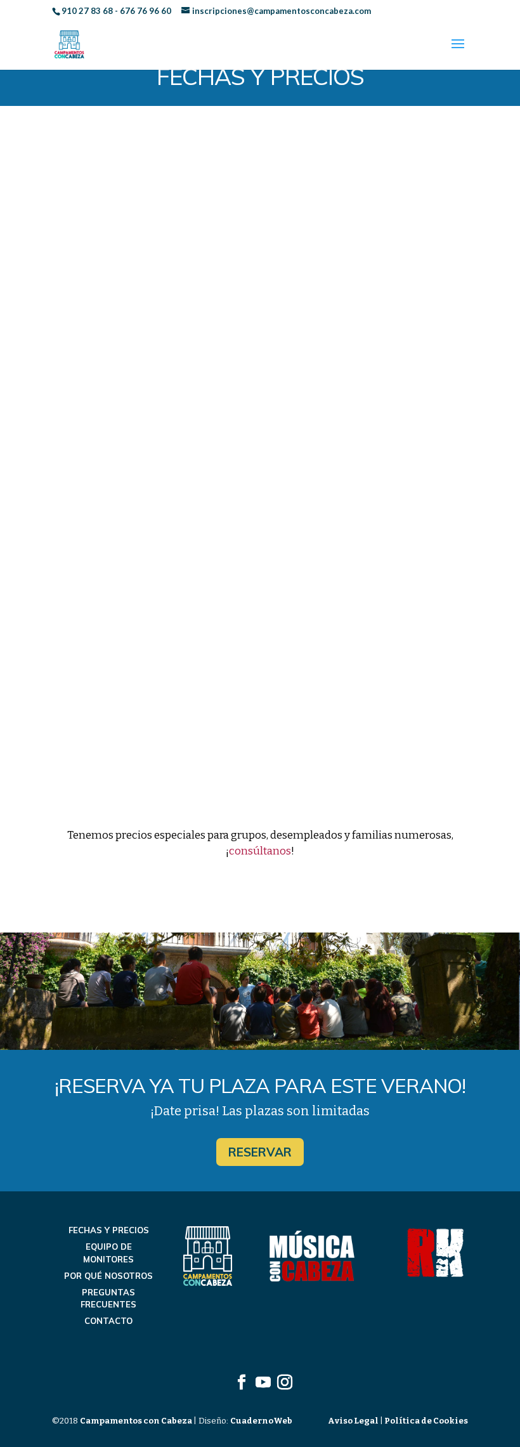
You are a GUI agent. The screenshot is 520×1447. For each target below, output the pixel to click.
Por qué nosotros (108, 1276)
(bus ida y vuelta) (293, 682)
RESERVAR (260, 1152)
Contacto (108, 1321)
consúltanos (260, 851)
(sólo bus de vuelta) (312, 404)
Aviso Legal (354, 1420)
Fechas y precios (108, 1230)
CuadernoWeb (261, 1420)
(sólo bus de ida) (311, 373)
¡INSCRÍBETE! (260, 463)
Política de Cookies (425, 1420)
